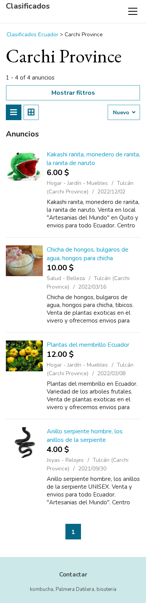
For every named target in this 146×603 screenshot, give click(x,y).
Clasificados (28, 6)
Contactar (73, 574)
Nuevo (122, 112)
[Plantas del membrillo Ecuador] (24, 356)
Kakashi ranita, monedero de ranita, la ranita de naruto (93, 158)
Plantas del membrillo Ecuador (88, 345)
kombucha (41, 589)
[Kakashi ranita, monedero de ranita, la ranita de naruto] (24, 165)
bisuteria (106, 589)
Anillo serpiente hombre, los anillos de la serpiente (85, 435)
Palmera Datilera (75, 589)
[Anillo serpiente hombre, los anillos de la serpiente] (24, 442)
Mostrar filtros (73, 93)
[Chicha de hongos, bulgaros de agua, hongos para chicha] (24, 260)
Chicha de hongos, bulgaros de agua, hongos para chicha (87, 253)
